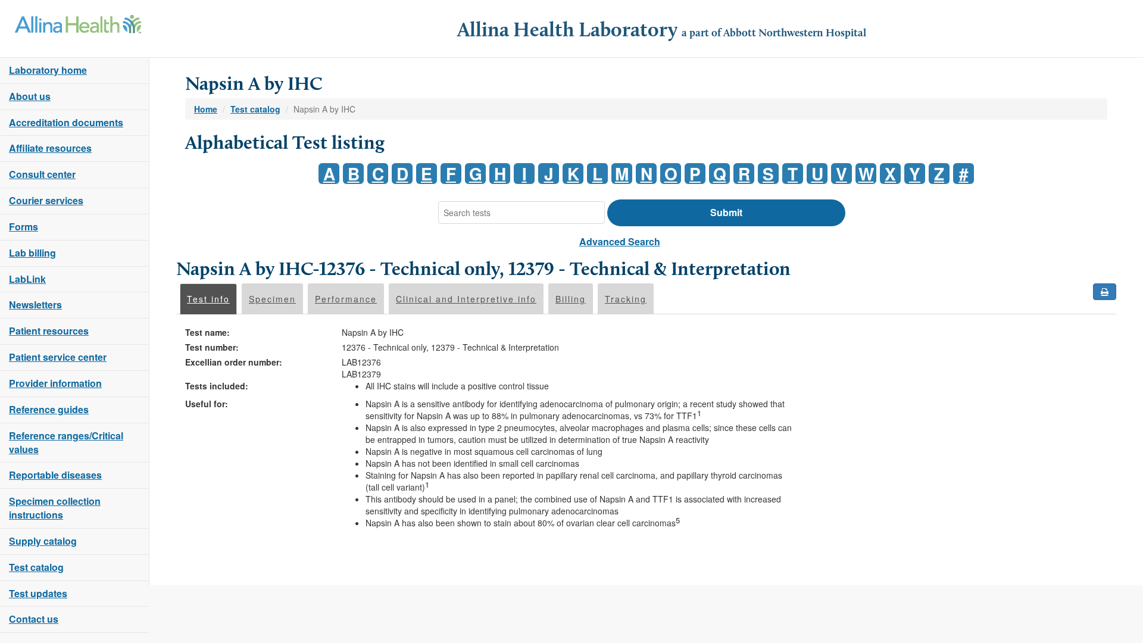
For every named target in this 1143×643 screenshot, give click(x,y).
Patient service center (58, 357)
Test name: (207, 332)
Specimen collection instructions (55, 508)
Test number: (212, 347)
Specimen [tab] (272, 299)
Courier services (46, 200)
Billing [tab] (570, 299)
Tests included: (216, 386)
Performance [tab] (346, 299)
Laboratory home (48, 70)
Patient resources (49, 331)
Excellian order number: (233, 362)
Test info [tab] (208, 299)
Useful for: (206, 404)
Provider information (55, 383)
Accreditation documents (66, 122)
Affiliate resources (50, 148)
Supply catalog (43, 541)
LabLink (27, 279)
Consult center (42, 174)
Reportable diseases (55, 475)
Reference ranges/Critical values (66, 442)
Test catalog (36, 567)
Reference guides (49, 409)
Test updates (38, 593)
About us (30, 96)
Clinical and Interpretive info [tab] (466, 299)
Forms (23, 226)
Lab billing (32, 253)
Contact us (33, 619)
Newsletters (35, 304)
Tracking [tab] (626, 299)
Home (205, 109)
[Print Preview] (1104, 291)
